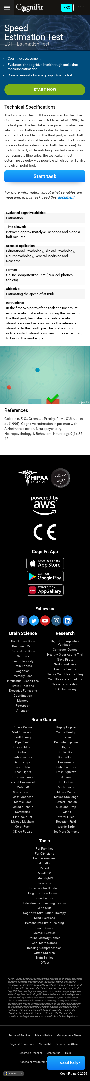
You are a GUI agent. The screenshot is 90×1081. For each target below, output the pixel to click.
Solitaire (22, 752)
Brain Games (45, 928)
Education (45, 863)
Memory (22, 700)
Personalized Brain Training (44, 923)
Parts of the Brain (23, 651)
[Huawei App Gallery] (45, 589)
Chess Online (23, 727)
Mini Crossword (23, 732)
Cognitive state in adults (65, 679)
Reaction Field (66, 821)
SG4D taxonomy (65, 689)
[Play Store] (45, 576)
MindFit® (44, 873)
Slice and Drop (66, 807)
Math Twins (66, 787)
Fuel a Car (66, 782)
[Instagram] (56, 620)
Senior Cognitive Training (65, 674)
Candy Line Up (66, 732)
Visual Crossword (22, 782)
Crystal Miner (23, 747)
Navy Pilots (65, 659)
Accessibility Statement (35, 1062)
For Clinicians (44, 853)
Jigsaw (66, 777)
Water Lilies (66, 817)
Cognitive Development (44, 893)
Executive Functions (23, 690)
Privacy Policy (43, 1035)
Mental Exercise (45, 933)
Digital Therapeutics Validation (65, 643)
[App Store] (45, 563)
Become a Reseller (30, 1053)
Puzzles (66, 737)
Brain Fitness (23, 666)
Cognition (23, 671)
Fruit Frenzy (22, 737)
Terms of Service (19, 1035)
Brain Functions (23, 686)
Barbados (15, 1073)
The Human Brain (23, 641)
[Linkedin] (67, 620)
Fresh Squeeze (66, 772)
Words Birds (66, 826)
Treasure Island (23, 767)
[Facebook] (22, 620)
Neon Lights (23, 772)
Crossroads (66, 762)
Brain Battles (45, 957)
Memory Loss (23, 676)
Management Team (69, 1035)
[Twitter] (33, 620)
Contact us (53, 1053)
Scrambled (22, 812)
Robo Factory (23, 757)
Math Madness (22, 797)
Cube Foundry (66, 767)
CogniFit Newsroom (22, 1044)
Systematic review (65, 684)
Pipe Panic (22, 742)
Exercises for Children (45, 888)
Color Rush (22, 826)
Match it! (23, 787)
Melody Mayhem (22, 821)
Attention (23, 710)
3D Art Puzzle (22, 831)
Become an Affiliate (68, 1044)
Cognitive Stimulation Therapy (44, 913)
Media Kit (45, 1044)
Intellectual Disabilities (23, 681)
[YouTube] (45, 620)
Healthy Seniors (65, 669)
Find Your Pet (22, 817)
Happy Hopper (66, 727)
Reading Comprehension (44, 948)
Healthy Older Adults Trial (65, 654)
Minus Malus (66, 792)
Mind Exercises (44, 918)
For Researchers (44, 858)
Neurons (23, 656)
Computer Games (65, 649)
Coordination (23, 695)
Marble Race (23, 802)
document (66, 197)
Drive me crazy (22, 777)
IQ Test (44, 962)
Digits (66, 747)
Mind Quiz (45, 908)
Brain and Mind (23, 646)
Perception (23, 705)
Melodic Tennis (22, 807)
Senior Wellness (65, 664)
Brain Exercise (44, 898)
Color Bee (66, 752)
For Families (44, 848)
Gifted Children (44, 953)
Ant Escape (23, 762)
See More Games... (66, 831)
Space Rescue (22, 792)
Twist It (66, 812)
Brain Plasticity (23, 661)
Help (68, 1053)
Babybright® (45, 878)
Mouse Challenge (66, 797)
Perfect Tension (66, 802)
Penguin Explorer (66, 742)
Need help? (70, 1063)
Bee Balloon (66, 757)
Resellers (44, 883)
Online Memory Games (44, 938)
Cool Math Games (44, 943)
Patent (44, 868)
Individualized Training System (44, 903)
